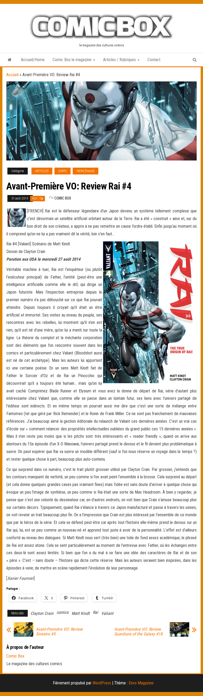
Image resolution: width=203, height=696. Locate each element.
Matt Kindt (81, 613)
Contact (153, 59)
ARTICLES (41, 171)
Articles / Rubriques (120, 59)
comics (62, 612)
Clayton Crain (41, 613)
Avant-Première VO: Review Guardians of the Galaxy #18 (138, 631)
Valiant (107, 613)
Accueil (12, 74)
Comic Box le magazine (73, 59)
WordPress (102, 682)
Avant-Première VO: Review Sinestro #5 (59, 631)
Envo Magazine (141, 682)
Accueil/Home (33, 59)
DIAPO (62, 171)
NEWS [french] (85, 171)
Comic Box (62, 198)
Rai (95, 612)
